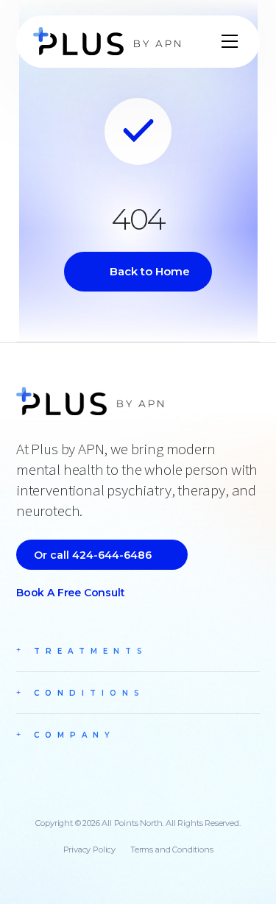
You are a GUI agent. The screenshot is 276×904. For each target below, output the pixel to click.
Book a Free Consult (70, 592)
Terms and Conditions (171, 849)
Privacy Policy (89, 849)
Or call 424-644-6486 (93, 555)
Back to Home (150, 271)
